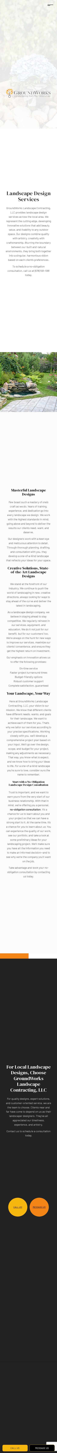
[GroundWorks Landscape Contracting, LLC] (28, 92)
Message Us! (39, 1207)
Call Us (14, 1448)
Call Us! (17, 1207)
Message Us (42, 1448)
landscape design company (29, 612)
